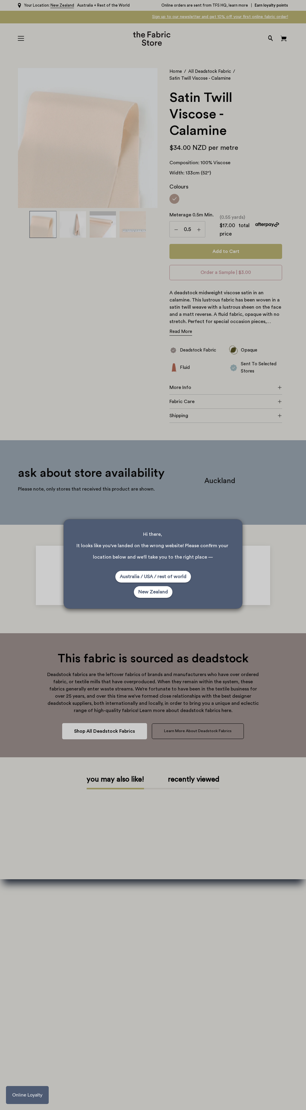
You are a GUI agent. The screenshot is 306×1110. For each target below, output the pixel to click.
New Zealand (153, 591)
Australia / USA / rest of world (153, 576)
